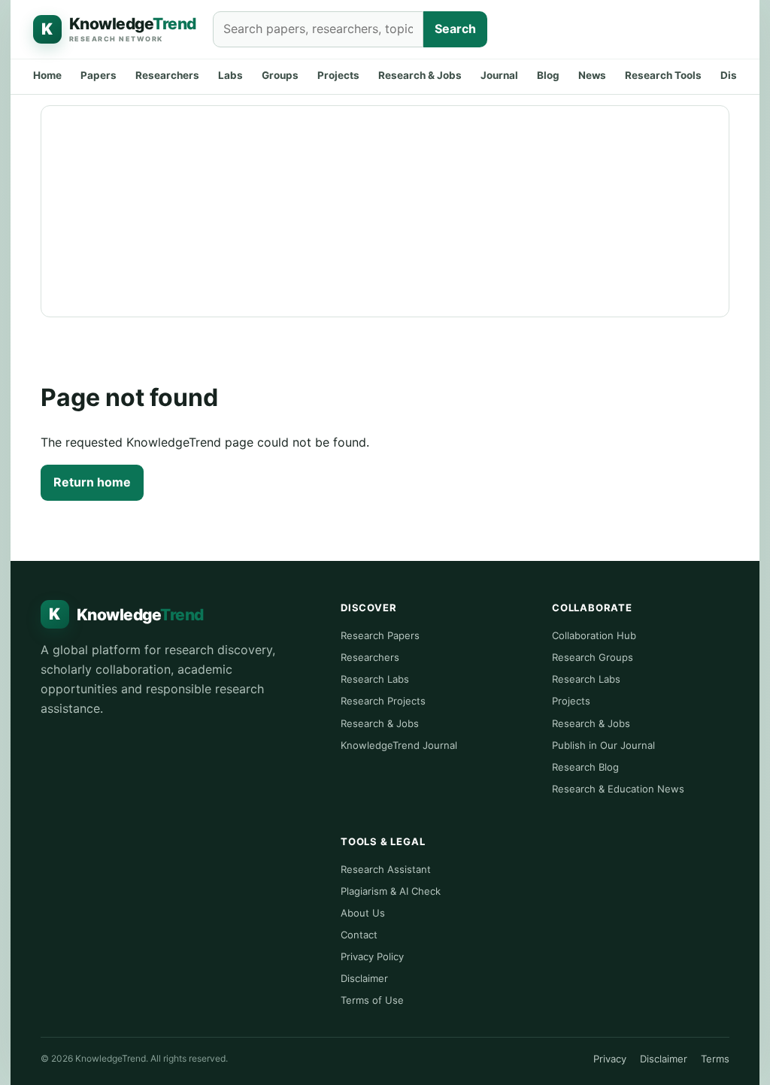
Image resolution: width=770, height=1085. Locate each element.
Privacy (609, 1059)
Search (455, 28)
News (592, 75)
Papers (98, 75)
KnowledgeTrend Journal (399, 745)
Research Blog (585, 767)
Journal (499, 75)
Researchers (167, 75)
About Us (363, 913)
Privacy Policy (372, 956)
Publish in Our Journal (603, 745)
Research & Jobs (420, 75)
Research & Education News (618, 789)
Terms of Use (372, 1000)
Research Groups (592, 657)
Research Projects (383, 701)
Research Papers (380, 635)
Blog (548, 75)
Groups (280, 75)
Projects (338, 75)
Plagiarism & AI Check (391, 891)
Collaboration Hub (594, 635)
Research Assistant (386, 869)
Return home (92, 481)
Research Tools (663, 75)
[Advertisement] (385, 211)
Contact (359, 935)
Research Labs (375, 679)
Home (47, 75)
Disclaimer (364, 978)
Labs (230, 75)
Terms (715, 1059)
